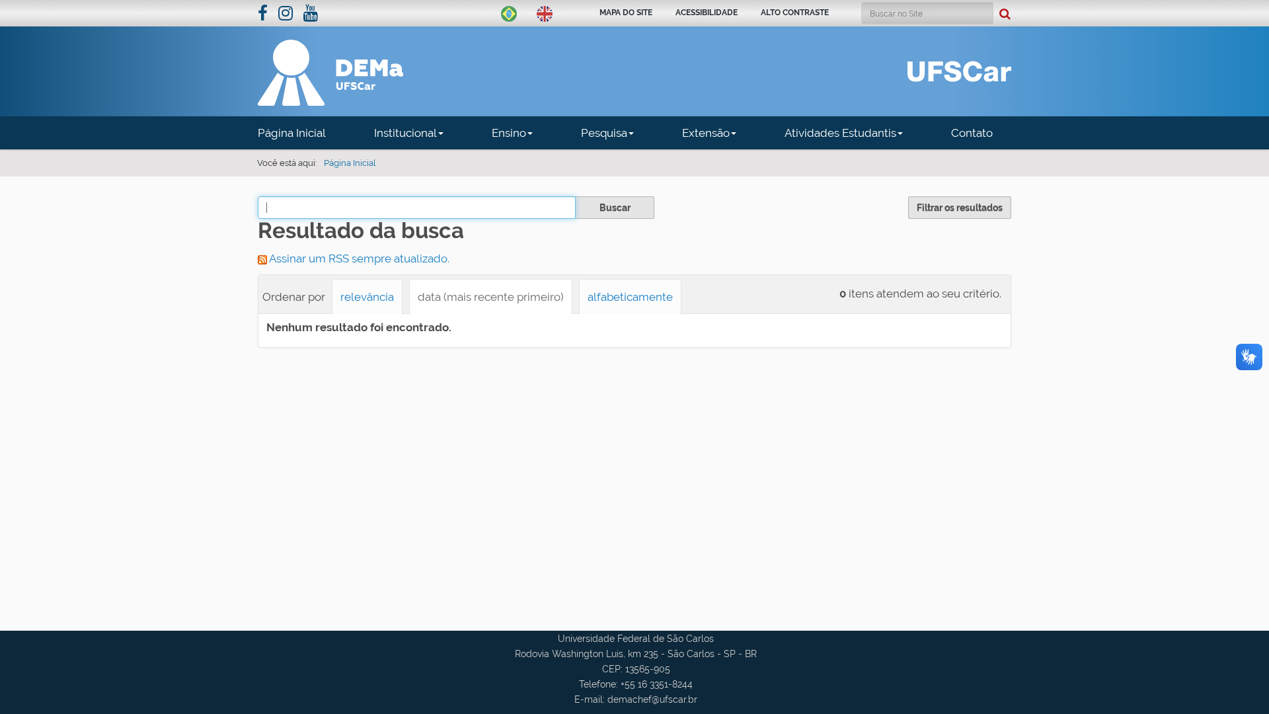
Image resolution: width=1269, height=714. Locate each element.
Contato (972, 132)
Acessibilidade (706, 12)
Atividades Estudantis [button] (840, 132)
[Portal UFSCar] (959, 70)
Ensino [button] (509, 132)
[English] (545, 12)
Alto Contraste (795, 12)
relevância (367, 296)
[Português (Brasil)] (509, 12)
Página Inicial (292, 132)
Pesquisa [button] (604, 132)
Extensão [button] (706, 132)
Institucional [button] (405, 132)
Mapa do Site (625, 12)
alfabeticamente (630, 296)
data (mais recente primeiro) (491, 296)
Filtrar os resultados (960, 207)
